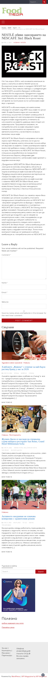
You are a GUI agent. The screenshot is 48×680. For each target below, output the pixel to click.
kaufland (17, 522)
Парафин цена (8, 627)
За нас (4, 648)
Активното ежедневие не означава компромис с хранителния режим (18, 517)
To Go (25, 522)
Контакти (6, 651)
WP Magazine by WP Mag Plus (34, 676)
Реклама (5, 653)
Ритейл (23, 42)
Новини (17, 42)
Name (5, 283)
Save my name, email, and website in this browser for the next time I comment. (24, 314)
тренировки (6, 525)
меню (31, 522)
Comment (6, 255)
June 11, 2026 (7, 522)
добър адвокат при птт (13, 623)
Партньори (7, 655)
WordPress (15, 676)
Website (5, 302)
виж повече (7, 552)
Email (4, 292)
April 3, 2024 (7, 42)
